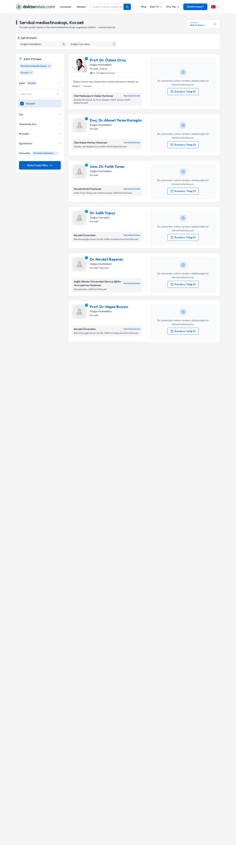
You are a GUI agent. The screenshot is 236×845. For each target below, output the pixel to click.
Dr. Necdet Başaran (106, 259)
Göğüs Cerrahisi (99, 217)
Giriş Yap (171, 6)
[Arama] (127, 7)
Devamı (88, 86)
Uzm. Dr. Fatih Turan (107, 166)
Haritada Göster (132, 96)
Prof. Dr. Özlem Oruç (108, 60)
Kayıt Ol (154, 6)
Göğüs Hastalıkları (101, 64)
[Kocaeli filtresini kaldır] (31, 72)
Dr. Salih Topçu (102, 213)
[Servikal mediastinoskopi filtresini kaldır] (49, 66)
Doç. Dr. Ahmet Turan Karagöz (116, 120)
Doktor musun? (195, 6)
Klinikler (81, 6)
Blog (143, 6)
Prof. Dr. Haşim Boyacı (109, 306)
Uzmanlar (66, 6)
